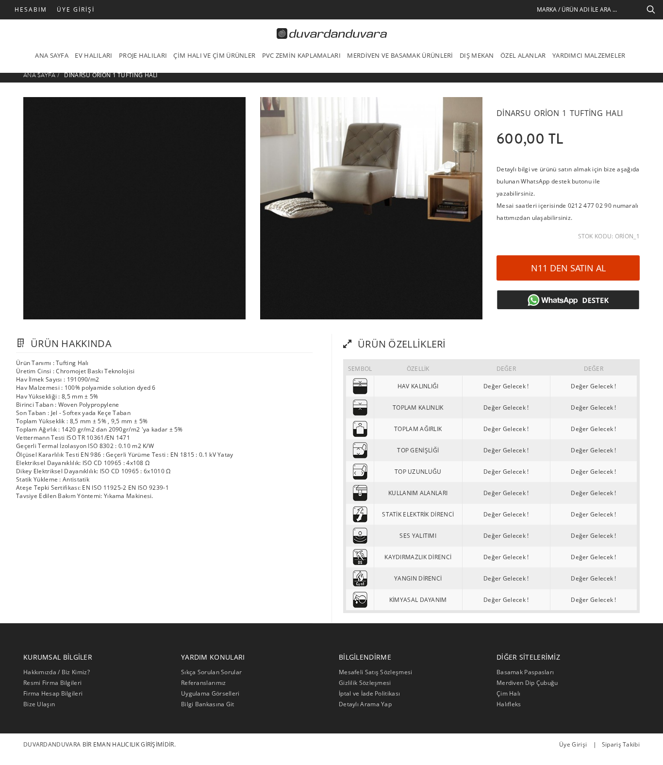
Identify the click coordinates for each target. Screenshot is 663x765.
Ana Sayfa (39, 75)
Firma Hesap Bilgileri (53, 693)
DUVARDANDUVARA (52, 744)
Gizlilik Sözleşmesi (365, 683)
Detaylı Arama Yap (365, 704)
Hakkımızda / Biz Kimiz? (56, 672)
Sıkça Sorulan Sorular (211, 672)
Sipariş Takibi (621, 744)
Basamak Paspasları (525, 672)
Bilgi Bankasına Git (207, 704)
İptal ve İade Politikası (369, 693)
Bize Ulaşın (39, 704)
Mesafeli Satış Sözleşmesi (376, 672)
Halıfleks (509, 704)
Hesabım (31, 9)
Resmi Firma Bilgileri (52, 683)
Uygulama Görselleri (210, 693)
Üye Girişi (76, 9)
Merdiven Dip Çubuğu (527, 683)
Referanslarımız (203, 683)
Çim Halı (508, 693)
